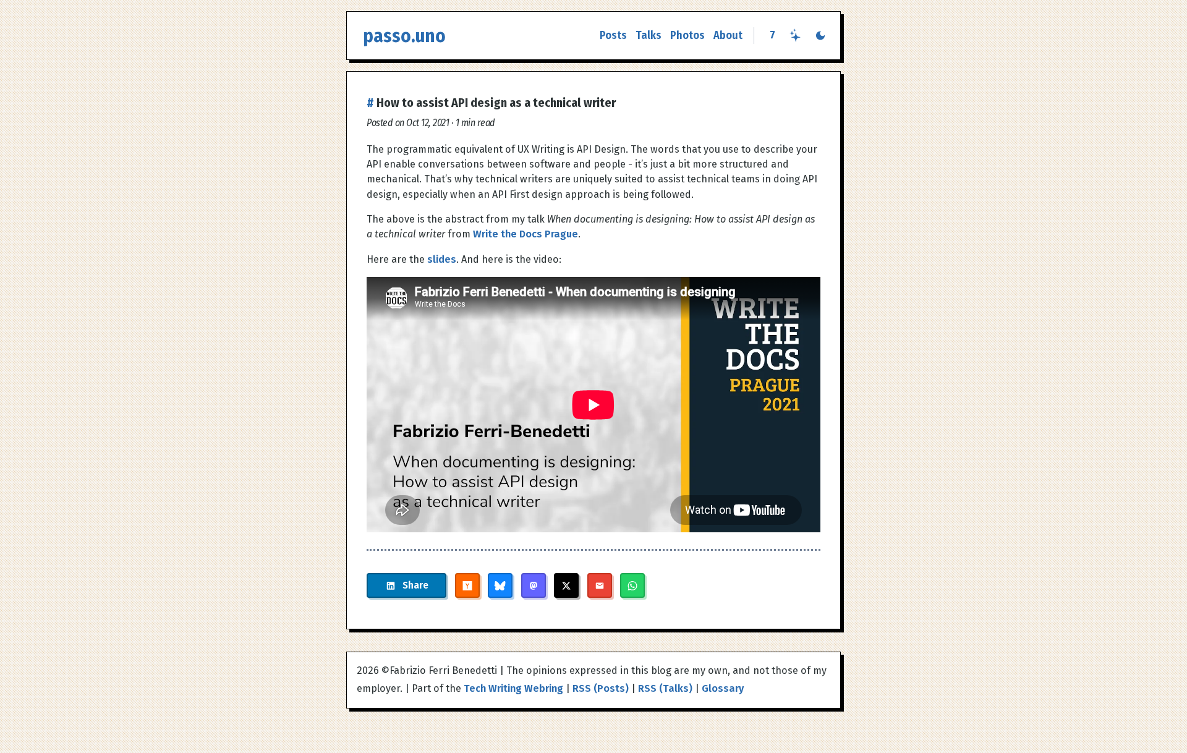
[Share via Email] (599, 585)
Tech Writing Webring (513, 688)
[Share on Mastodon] (533, 585)
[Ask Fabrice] (795, 35)
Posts (613, 35)
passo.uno (404, 35)
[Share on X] (566, 585)
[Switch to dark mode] (820, 35)
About (727, 35)
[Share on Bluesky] (500, 585)
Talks (649, 35)
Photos (687, 35)
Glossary (723, 688)
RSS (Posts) (600, 688)
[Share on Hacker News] (467, 585)
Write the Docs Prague (525, 234)
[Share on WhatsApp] (632, 585)
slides (441, 259)
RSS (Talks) (665, 688)
